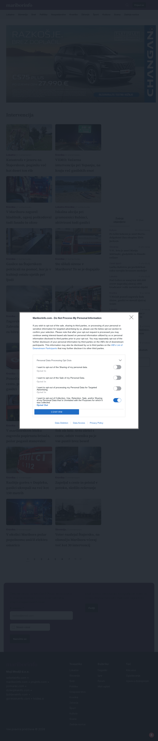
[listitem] (79, 360)
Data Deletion (61, 423)
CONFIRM (56, 412)
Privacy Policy (96, 423)
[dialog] (79, 370)
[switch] (117, 367)
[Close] (132, 318)
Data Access (79, 423)
